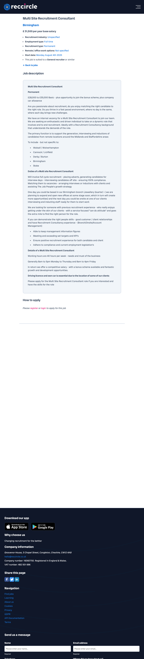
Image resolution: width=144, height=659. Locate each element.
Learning (9, 597)
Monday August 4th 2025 (49, 55)
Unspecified (54, 37)
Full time (48, 41)
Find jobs (9, 593)
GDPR (7, 614)
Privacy (8, 610)
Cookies (8, 606)
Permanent (49, 46)
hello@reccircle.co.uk (15, 556)
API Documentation (14, 618)
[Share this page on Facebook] (7, 579)
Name (7, 642)
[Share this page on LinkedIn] (17, 579)
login (44, 308)
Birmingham (31, 25)
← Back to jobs (30, 65)
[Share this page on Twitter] (12, 579)
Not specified (62, 50)
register (34, 308)
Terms (7, 622)
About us (9, 601)
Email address (80, 642)
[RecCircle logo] (20, 6)
